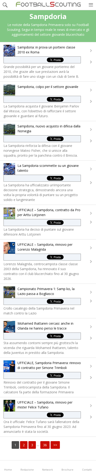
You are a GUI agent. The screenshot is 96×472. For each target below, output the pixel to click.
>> (55, 445)
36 (45, 445)
